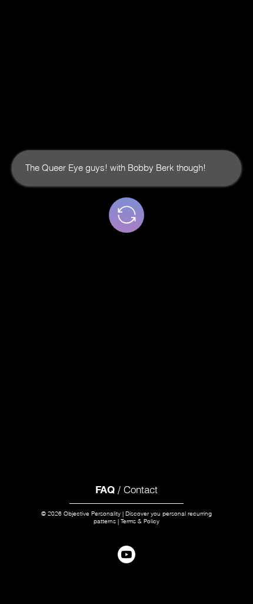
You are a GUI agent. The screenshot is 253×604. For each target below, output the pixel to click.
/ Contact (126, 489)
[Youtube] (126, 554)
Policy (151, 521)
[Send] (126, 215)
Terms (128, 521)
